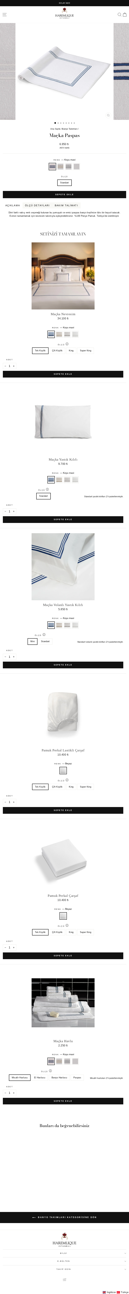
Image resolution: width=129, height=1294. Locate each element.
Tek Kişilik (40, 350)
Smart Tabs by (115, 220)
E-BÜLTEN (63, 1261)
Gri (68, 166)
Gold (60, 166)
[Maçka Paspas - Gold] (24, 1191)
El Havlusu (39, 1077)
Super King (85, 350)
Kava (124, 220)
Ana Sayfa (55, 129)
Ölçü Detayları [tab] (37, 205)
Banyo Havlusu (59, 1077)
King (71, 350)
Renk (64, 159)
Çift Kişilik (57, 350)
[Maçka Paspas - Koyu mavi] (20, 1191)
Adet (9, 360)
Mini (32, 641)
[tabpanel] (64, 213)
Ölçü (64, 177)
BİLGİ (63, 1253)
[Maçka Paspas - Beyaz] (32, 1191)
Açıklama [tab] (12, 205)
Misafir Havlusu (20, 1077)
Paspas (77, 1077)
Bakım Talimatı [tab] (66, 205)
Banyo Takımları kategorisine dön (67, 1217)
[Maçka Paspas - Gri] (28, 1191)
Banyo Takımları (69, 129)
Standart (64, 182)
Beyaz (76, 166)
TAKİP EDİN (63, 1269)
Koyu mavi (52, 166)
